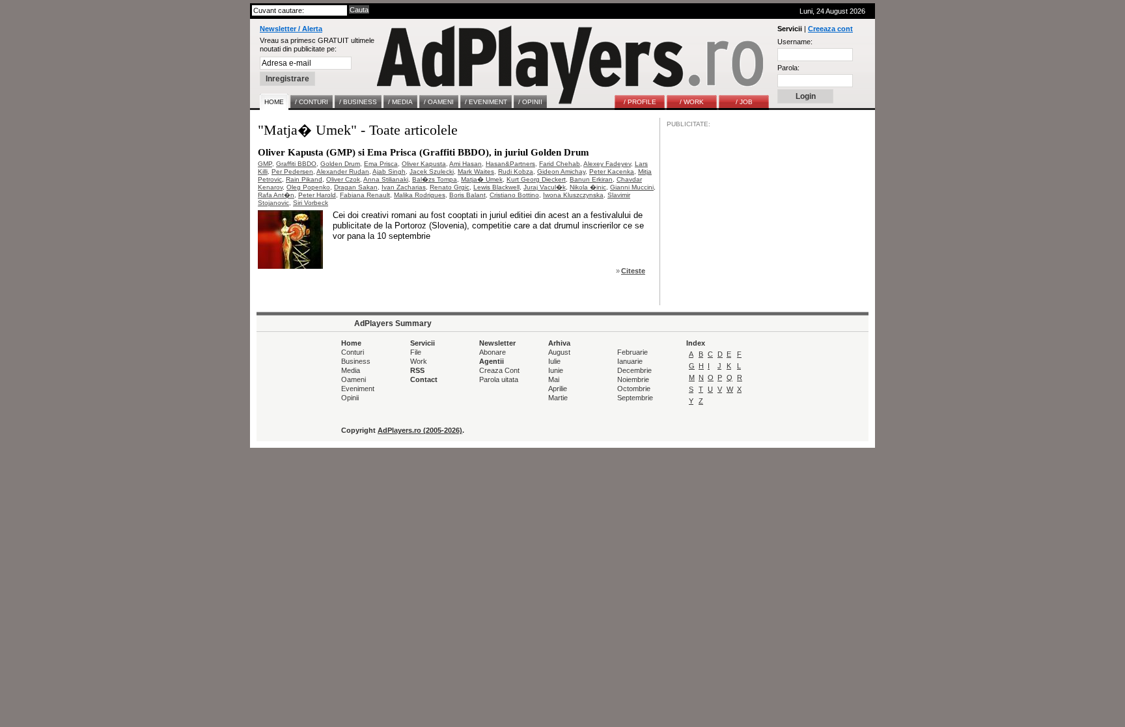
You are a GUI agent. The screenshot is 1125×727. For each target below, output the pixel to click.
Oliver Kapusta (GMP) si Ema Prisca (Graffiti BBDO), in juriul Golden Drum (423, 152)
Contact (424, 379)
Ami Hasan (465, 163)
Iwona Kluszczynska (573, 195)
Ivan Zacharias (404, 187)
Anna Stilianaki (385, 179)
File (415, 352)
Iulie (554, 361)
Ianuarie (630, 361)
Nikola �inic (588, 187)
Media (350, 370)
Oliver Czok (343, 179)
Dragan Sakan (356, 187)
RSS (417, 370)
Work (418, 361)
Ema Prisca (381, 163)
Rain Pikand (304, 179)
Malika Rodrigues (419, 195)
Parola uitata (498, 379)
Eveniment (357, 388)
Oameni (353, 379)
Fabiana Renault (365, 195)
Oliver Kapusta (424, 163)
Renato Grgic (449, 187)
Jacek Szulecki (432, 171)
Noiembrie (633, 379)
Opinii (350, 398)
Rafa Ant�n (276, 195)
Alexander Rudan (342, 171)
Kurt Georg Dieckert (536, 179)
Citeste (633, 271)
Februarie (632, 352)
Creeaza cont (830, 29)
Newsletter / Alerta (291, 29)
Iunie (555, 370)
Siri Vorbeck (310, 202)
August (559, 352)
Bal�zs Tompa (434, 179)
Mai (553, 379)
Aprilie (557, 388)
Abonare (492, 352)
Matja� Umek (482, 179)
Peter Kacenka (611, 171)
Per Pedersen (292, 171)
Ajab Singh (389, 171)
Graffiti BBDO (296, 163)
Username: (794, 42)
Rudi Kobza (515, 171)
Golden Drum (340, 163)
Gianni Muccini (632, 187)
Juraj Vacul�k (544, 187)
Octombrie (633, 388)
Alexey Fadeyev (607, 163)
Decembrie (634, 370)
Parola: (788, 68)
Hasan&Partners (510, 163)
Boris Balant (467, 195)
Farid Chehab (559, 163)
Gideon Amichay (561, 171)
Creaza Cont (499, 370)
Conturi (352, 352)
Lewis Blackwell (496, 187)
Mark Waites (476, 171)
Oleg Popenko (308, 187)
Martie (558, 398)
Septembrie (635, 398)
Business (355, 361)
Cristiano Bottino (514, 195)
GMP (265, 163)
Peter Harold (317, 195)
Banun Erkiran (591, 179)
